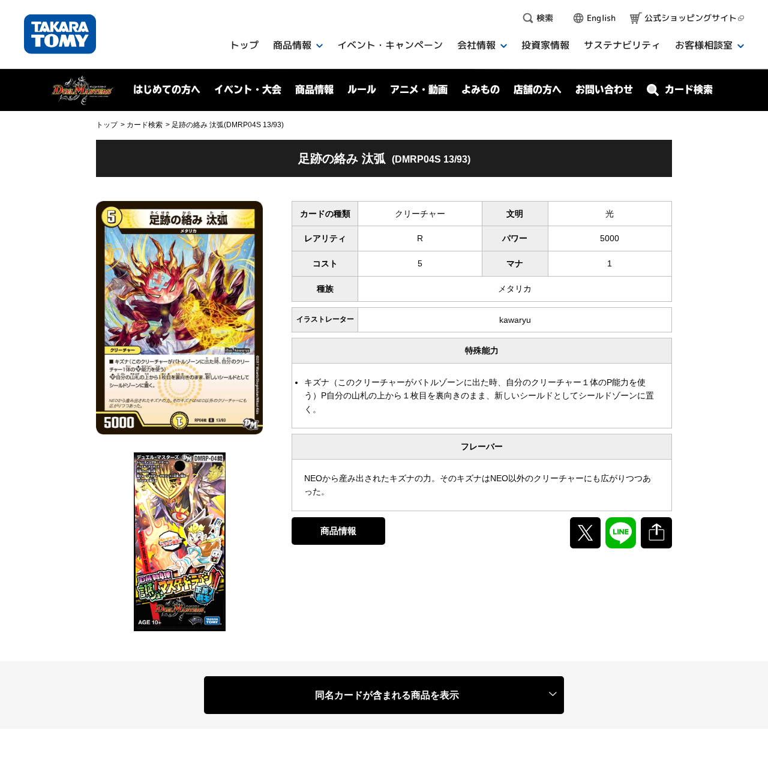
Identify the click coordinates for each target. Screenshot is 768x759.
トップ (107, 125)
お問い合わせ (604, 89)
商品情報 (338, 531)
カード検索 (145, 125)
